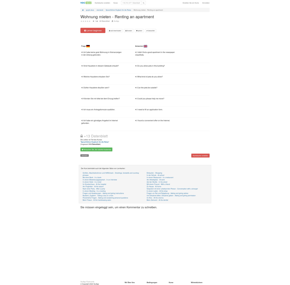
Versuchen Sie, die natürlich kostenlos (97, 149)
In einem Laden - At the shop (157, 191)
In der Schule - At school (155, 175)
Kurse (116, 3)
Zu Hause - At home (154, 186)
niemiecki (84, 155)
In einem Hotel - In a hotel (92, 182)
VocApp (116, 21)
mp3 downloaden (115, 31)
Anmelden (206, 3)
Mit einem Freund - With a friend (158, 184)
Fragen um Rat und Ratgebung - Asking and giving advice (167, 193)
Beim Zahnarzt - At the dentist (157, 200)
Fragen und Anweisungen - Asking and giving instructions (103, 193)
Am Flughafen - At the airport (93, 186)
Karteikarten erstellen (102, 3)
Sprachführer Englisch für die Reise (95, 142)
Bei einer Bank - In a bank (92, 177)
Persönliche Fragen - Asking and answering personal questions (105, 198)
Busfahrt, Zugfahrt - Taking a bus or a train (98, 195)
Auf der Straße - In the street (157, 182)
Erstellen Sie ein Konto (191, 3)
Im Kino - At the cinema (155, 198)
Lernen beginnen (94, 30)
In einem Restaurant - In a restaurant (160, 177)
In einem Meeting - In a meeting (94, 191)
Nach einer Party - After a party (94, 189)
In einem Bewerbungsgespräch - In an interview (100, 180)
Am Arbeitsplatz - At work (156, 180)
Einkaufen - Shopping (154, 173)
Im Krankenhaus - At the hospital (94, 184)
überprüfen (151, 31)
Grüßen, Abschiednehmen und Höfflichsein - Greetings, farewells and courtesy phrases (111, 174)
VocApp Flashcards (87, 281)
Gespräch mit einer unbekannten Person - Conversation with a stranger (172, 189)
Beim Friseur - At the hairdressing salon (97, 200)
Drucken (129, 31)
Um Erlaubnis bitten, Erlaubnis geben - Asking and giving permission (171, 195)
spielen (139, 31)
